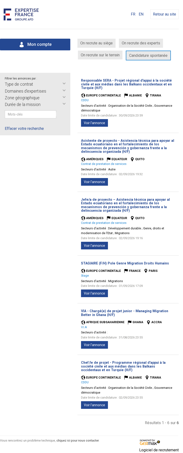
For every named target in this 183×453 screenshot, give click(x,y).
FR (133, 14)
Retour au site (164, 14)
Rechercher (59, 114)
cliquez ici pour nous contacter (77, 440)
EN (141, 14)
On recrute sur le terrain (100, 55)
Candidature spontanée (148, 55)
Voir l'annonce (94, 123)
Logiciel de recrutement (159, 450)
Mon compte (39, 44)
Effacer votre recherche (24, 128)
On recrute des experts (141, 43)
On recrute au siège (96, 43)
